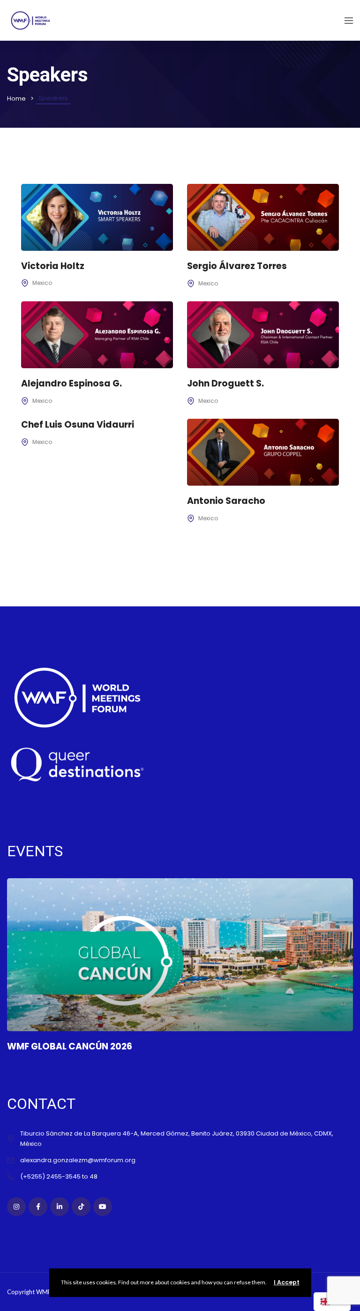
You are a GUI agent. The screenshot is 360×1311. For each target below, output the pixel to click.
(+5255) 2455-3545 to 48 (59, 1176)
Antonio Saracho (226, 501)
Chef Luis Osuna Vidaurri (77, 424)
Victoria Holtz (52, 266)
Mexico (42, 283)
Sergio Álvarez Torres (237, 266)
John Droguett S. (225, 383)
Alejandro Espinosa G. (71, 383)
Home (16, 98)
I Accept (287, 1282)
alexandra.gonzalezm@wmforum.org (77, 1160)
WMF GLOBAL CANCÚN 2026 (69, 1046)
